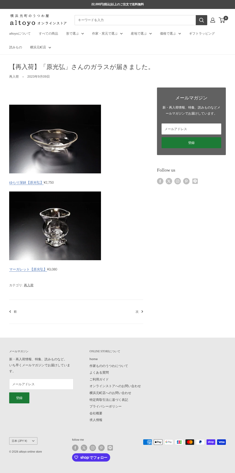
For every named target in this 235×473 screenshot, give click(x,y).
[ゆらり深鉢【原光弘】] (55, 104)
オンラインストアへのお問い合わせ (115, 386)
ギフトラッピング (202, 33)
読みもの (15, 47)
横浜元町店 (38, 47)
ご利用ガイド (99, 379)
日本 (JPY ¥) (19, 441)
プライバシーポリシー (106, 406)
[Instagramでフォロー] (177, 181)
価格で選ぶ (168, 33)
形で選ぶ (72, 33)
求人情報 (96, 420)
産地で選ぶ (139, 33)
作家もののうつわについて (109, 366)
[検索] (201, 20)
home (94, 359)
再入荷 (14, 76)
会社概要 (96, 413)
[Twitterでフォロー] (169, 181)
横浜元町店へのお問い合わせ (110, 393)
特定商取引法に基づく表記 (109, 400)
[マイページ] (212, 20)
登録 (191, 143)
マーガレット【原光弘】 (28, 269)
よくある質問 (99, 372)
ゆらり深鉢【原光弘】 (26, 182)
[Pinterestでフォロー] (186, 181)
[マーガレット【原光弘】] (55, 191)
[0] (222, 20)
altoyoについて (20, 33)
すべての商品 (48, 33)
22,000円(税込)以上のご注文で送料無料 (117, 4)
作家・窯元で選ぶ (105, 33)
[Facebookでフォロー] (160, 181)
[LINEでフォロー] (195, 181)
